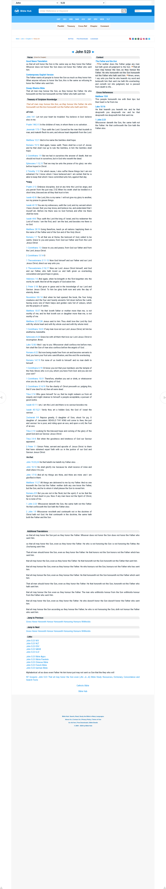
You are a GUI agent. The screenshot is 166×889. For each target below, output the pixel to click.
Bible (17, 39)
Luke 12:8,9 (31, 344)
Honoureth (58, 621)
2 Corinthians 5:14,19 (36, 386)
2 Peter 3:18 (32, 286)
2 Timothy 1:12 (33, 171)
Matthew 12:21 (33, 140)
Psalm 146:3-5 (33, 124)
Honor (34, 621)
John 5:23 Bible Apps (36, 656)
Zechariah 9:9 (32, 417)
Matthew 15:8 (101, 96)
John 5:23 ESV (32, 646)
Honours (77, 621)
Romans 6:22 (32, 352)
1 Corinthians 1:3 (34, 248)
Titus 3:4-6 (31, 439)
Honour (50, 621)
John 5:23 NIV (32, 640)
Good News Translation (36, 61)
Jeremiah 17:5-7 (33, 129)
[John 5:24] (163, 403)
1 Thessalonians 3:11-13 (37, 260)
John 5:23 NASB (33, 649)
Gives (28, 621)
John (22, 39)
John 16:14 (31, 467)
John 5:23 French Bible (36, 665)
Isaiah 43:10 (31, 205)
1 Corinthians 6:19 (34, 368)
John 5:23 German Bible (37, 668)
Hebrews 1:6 (32, 279)
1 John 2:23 (31, 504)
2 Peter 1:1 (31, 446)
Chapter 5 (29, 39)
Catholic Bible (83, 685)
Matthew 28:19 (33, 229)
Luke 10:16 (100, 106)
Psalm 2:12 (31, 187)
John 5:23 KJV (32, 652)
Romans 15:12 (32, 145)
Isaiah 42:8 (31, 197)
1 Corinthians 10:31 (35, 378)
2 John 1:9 (31, 511)
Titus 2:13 (30, 431)
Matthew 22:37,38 (34, 321)
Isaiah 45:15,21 (33, 410)
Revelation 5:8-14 (34, 297)
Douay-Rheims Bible (35, 88)
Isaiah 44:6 (31, 218)
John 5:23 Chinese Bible (37, 662)
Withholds (86, 621)
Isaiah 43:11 (31, 405)
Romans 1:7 (31, 237)
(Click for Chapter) (39, 57)
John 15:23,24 (32, 462)
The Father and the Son (106, 61)
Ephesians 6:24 (33, 337)
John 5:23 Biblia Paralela (37, 659)
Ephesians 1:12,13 (34, 163)
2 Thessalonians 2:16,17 (37, 268)
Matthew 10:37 (33, 311)
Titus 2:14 (30, 394)
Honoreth (42, 621)
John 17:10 (31, 475)
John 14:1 (30, 117)
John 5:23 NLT (32, 643)
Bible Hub (82, 691)
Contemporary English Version (40, 74)
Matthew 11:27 (33, 482)
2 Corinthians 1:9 (34, 155)
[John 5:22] (3, 403)
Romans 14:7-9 (33, 360)
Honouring (68, 621)
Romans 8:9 (31, 493)
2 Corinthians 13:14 (35, 255)
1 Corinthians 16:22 (35, 329)
